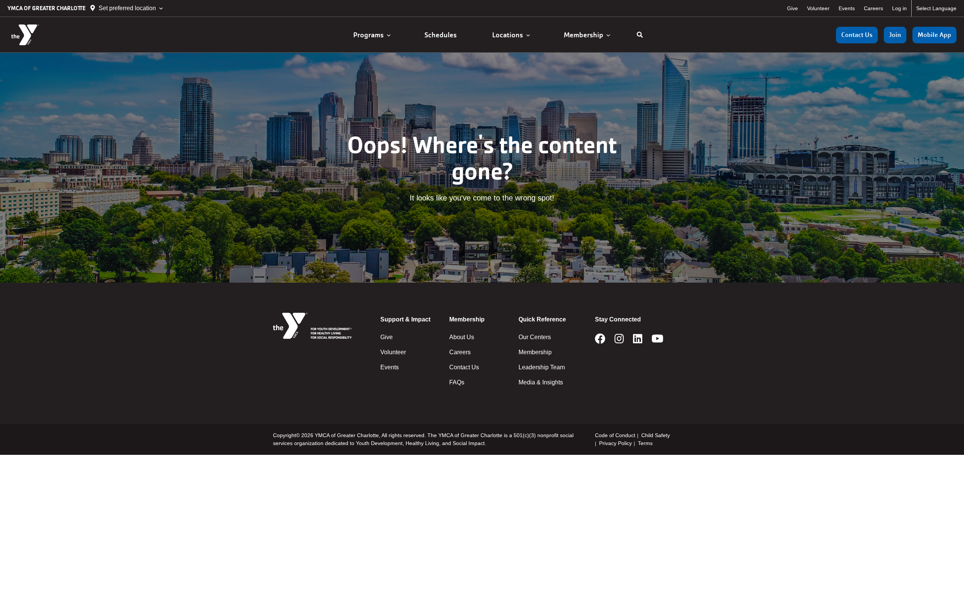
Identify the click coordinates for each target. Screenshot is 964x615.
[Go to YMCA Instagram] (619, 341)
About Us (461, 337)
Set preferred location (127, 8)
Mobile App (934, 35)
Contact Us (856, 35)
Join (895, 35)
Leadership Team (542, 367)
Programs (370, 35)
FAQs (456, 382)
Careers (873, 8)
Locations (509, 35)
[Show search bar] (640, 35)
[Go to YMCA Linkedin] (637, 341)
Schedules (441, 35)
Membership (585, 35)
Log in (899, 8)
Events (847, 8)
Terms (645, 443)
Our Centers (535, 337)
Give (792, 8)
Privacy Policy (615, 443)
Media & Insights (541, 382)
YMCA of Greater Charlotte (47, 8)
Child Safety (655, 435)
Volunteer (818, 8)
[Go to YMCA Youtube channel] (657, 341)
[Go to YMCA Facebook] (600, 341)
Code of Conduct (615, 435)
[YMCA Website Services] (51, 34)
